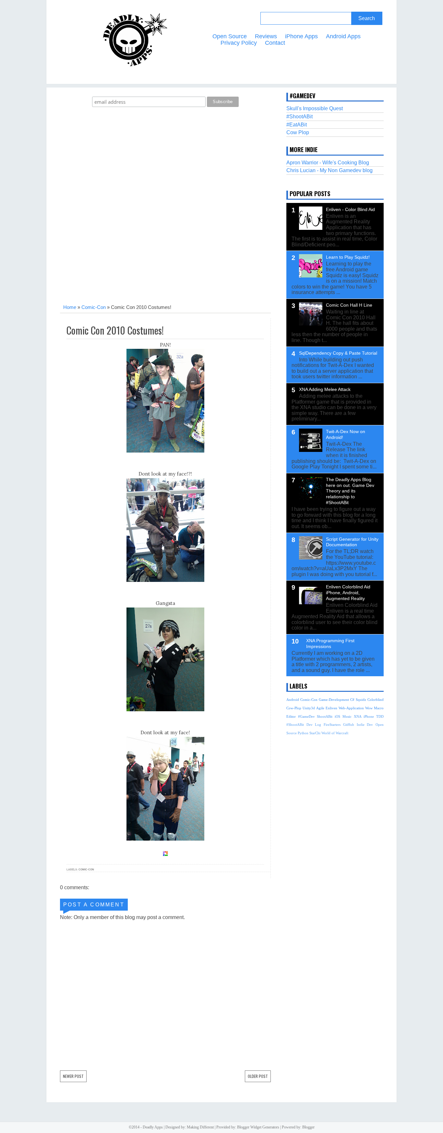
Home (69, 307)
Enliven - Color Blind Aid (350, 209)
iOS (337, 716)
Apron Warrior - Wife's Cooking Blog (327, 162)
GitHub (348, 724)
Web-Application (351, 708)
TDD (380, 716)
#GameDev (306, 716)
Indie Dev (365, 724)
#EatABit (296, 124)
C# (352, 700)
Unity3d (309, 708)
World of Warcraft (334, 733)
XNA (358, 716)
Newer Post (73, 1076)
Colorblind (375, 700)
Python (303, 733)
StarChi (314, 733)
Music (347, 716)
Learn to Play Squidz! (348, 257)
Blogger (308, 1127)
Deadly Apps (153, 1127)
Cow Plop (297, 132)
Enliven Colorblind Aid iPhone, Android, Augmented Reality (348, 592)
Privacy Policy (239, 43)
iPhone (369, 716)
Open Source (229, 36)
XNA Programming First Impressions (330, 643)
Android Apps (343, 36)
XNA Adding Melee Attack (325, 389)
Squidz (361, 700)
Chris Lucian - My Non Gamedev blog (329, 170)
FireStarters (332, 724)
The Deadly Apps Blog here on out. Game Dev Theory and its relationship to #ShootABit (350, 491)
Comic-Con (93, 307)
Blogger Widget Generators (258, 1127)
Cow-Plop (293, 708)
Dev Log (313, 724)
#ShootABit (299, 116)
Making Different (200, 1127)
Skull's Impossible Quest (314, 108)
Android (292, 700)
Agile (320, 708)
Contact (275, 43)
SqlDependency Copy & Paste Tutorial (338, 353)
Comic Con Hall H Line (349, 305)
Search (366, 18)
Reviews (266, 36)
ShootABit (324, 716)
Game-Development (334, 700)
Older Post (258, 1076)
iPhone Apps (301, 36)
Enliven (331, 708)
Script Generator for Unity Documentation (352, 542)
